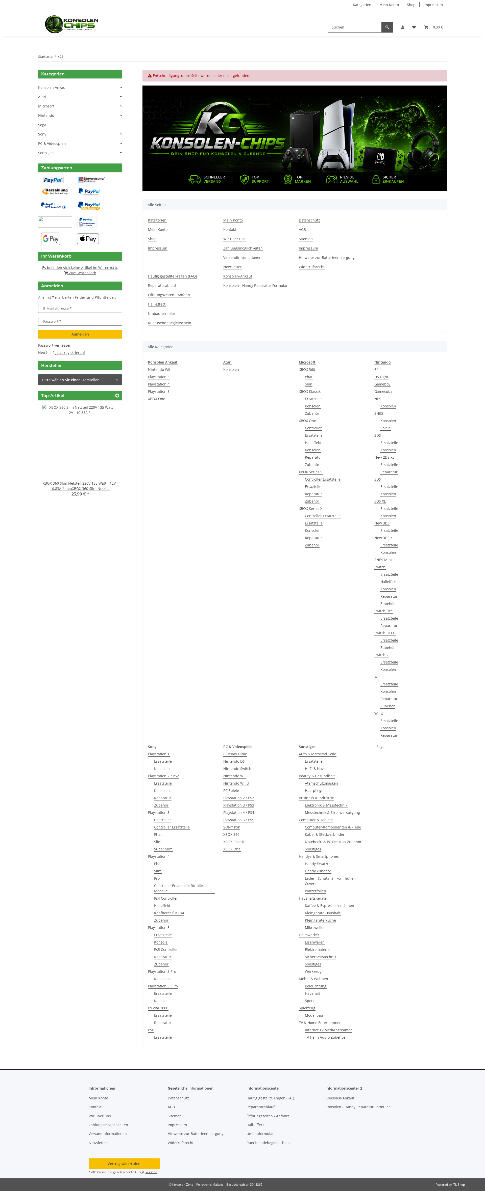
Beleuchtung (315, 986)
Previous (50, 454)
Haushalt (312, 993)
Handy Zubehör (318, 871)
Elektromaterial (318, 949)
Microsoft (46, 106)
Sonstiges (313, 849)
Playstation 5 (158, 391)
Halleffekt (313, 442)
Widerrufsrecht (312, 266)
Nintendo (46, 115)
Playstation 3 (158, 376)
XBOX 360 (307, 369)
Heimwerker (309, 934)
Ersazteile (313, 486)
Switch (379, 567)
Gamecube (383, 391)
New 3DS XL (384, 537)
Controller (313, 428)
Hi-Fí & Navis (315, 768)
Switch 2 (381, 654)
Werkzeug (313, 971)
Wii (377, 676)
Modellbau (314, 1015)
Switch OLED (385, 632)
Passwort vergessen (54, 345)
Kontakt (229, 229)
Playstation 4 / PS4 (238, 812)
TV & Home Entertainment (321, 1022)
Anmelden (80, 334)
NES (377, 398)
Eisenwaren (315, 942)
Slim (308, 384)
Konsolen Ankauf (52, 87)
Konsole (160, 942)
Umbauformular (161, 313)
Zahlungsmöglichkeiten (243, 248)
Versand (151, 1172)
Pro (157, 878)
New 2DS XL (384, 457)
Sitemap (306, 238)
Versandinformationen (242, 257)
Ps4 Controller (166, 898)
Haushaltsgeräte (313, 898)
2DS (377, 435)
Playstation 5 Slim (163, 986)
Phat (308, 376)
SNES (378, 413)
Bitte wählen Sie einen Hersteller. (71, 379)
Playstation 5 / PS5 (238, 819)
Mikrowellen (315, 927)
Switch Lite (383, 610)
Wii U (378, 713)
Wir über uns (234, 238)
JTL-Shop (459, 1184)
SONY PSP (231, 827)
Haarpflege (314, 790)
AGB (302, 229)
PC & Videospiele (52, 143)
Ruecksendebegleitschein (169, 322)
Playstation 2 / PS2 (163, 775)
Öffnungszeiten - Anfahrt (169, 294)
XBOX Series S (310, 471)
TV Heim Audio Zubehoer (326, 1037)
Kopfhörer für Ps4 (169, 912)
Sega (380, 746)
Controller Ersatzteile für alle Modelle (178, 888)
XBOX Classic (234, 841)
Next (110, 454)
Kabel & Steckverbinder (325, 834)
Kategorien (362, 4)
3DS (377, 479)
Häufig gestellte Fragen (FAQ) (172, 276)
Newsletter (232, 266)
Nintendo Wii (159, 369)
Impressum (433, 4)
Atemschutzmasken (321, 783)
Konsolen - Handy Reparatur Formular (255, 285)
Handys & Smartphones (319, 856)
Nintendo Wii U (236, 783)
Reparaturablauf (162, 285)
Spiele (385, 428)
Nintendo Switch (237, 768)
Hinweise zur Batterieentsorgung (327, 257)
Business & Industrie (316, 797)
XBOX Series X (310, 508)
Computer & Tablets (316, 819)
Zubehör (312, 413)
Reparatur (313, 457)
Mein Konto (389, 4)
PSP (151, 1030)
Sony (42, 134)
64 (376, 369)
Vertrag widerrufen (124, 1163)
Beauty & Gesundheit (317, 775)
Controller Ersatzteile (323, 479)
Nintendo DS (234, 761)
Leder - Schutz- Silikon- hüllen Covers (330, 881)
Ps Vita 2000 (158, 1008)
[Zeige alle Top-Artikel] (117, 395)
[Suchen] (387, 27)
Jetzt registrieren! (70, 352)
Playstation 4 (158, 384)
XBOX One (156, 398)
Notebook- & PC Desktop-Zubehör (333, 841)
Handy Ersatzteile (319, 863)
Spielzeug (307, 1008)
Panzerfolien (315, 891)
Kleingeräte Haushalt (323, 912)
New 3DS (382, 523)
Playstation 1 (158, 754)
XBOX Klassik (310, 391)
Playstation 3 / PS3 (238, 805)
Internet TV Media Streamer (328, 1030)
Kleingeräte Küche (320, 920)
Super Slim (163, 849)
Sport (309, 1000)
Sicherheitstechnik (320, 956)
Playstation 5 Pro (162, 971)
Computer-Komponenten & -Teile (333, 827)
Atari (42, 96)
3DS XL (380, 501)
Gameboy (382, 384)
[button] (402, 27)
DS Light (381, 376)
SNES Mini (383, 559)
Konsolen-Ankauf (237, 276)
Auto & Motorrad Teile (317, 754)
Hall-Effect (156, 304)
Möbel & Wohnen (313, 978)
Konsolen (231, 369)
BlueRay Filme (235, 754)
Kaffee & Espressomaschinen (329, 905)
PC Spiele (231, 790)
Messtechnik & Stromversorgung (332, 812)
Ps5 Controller (166, 949)
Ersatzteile (314, 398)
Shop (411, 4)
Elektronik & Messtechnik (326, 805)
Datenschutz (309, 220)
